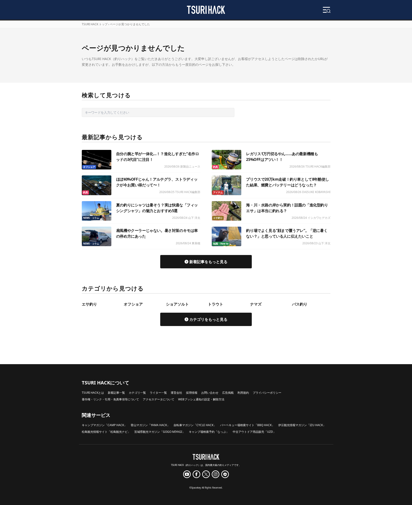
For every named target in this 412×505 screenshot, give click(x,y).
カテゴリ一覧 (137, 393)
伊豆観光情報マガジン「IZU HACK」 (302, 425)
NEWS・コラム (91, 217)
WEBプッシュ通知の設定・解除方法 (201, 399)
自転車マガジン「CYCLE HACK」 (195, 425)
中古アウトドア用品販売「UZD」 (254, 432)
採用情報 (191, 393)
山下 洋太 (194, 218)
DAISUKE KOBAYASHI (316, 192)
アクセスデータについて (158, 399)
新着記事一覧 (116, 393)
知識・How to (220, 243)
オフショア (89, 166)
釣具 (215, 166)
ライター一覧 (158, 393)
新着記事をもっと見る (208, 261)
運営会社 (176, 393)
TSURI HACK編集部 (317, 166)
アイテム (218, 192)
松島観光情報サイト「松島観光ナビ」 (106, 432)
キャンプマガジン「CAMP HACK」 (104, 425)
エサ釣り (218, 217)
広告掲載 (228, 393)
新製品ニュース (190, 166)
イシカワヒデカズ (319, 218)
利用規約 (243, 393)
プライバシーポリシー (267, 393)
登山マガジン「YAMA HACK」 (150, 425)
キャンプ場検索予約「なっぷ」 (209, 432)
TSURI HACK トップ (95, 24)
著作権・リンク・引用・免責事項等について (110, 399)
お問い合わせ (209, 393)
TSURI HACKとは (93, 393)
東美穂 (196, 243)
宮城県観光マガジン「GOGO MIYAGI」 (159, 432)
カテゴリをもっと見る (208, 319)
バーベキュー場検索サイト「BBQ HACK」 (247, 425)
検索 (242, 112)
